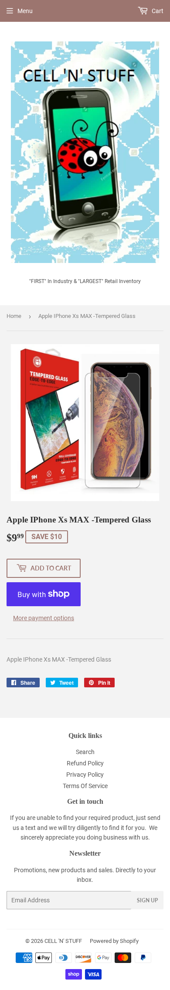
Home (14, 316)
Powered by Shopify (114, 941)
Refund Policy (85, 763)
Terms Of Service (85, 785)
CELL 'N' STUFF (63, 941)
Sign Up (147, 900)
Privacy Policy (85, 774)
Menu (25, 10)
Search (85, 751)
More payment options (43, 617)
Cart (156, 10)
